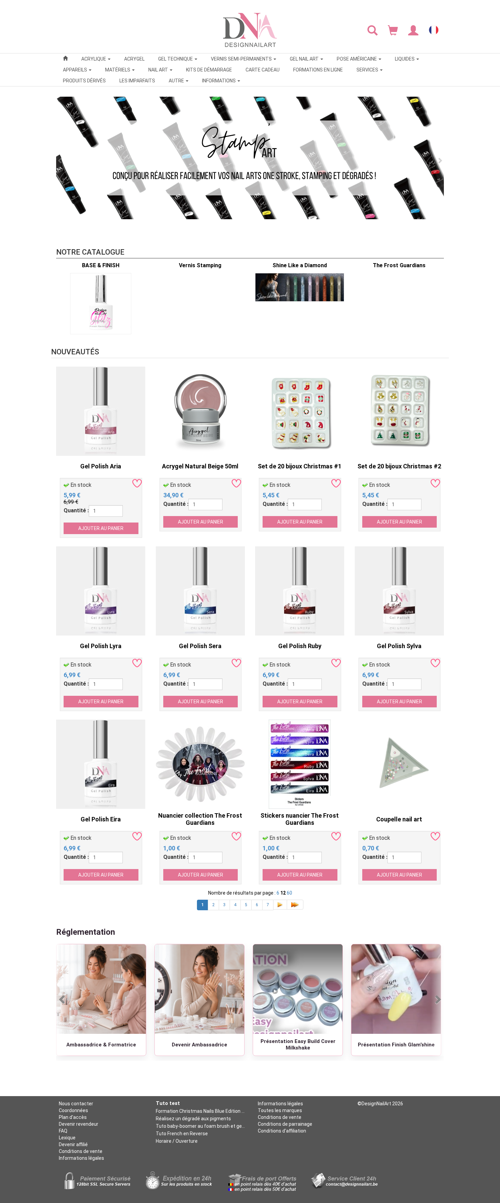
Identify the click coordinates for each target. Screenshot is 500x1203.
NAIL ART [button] (158, 70)
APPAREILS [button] (75, 70)
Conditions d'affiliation (282, 1131)
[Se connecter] (413, 30)
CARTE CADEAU (263, 70)
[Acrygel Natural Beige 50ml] (200, 410)
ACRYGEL (134, 59)
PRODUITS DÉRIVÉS (84, 80)
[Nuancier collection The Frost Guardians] (200, 763)
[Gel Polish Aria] (100, 410)
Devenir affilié (73, 1144)
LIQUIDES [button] (405, 59)
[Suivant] (437, 999)
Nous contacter (76, 1103)
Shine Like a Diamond (299, 265)
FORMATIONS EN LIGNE (318, 70)
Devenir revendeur (78, 1124)
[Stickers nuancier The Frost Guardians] (300, 763)
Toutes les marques (280, 1110)
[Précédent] (62, 999)
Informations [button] (219, 80)
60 (289, 893)
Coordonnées (73, 1110)
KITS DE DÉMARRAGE (209, 70)
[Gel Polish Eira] (100, 763)
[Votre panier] (393, 30)
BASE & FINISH (100, 265)
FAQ (63, 1131)
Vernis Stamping (200, 265)
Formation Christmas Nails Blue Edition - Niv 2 (200, 1111)
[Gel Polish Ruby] (299, 590)
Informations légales (81, 1158)
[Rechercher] (372, 30)
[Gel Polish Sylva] (399, 590)
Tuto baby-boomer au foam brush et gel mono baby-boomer (200, 1126)
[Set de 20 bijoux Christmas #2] (399, 410)
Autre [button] (177, 80)
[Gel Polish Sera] (200, 590)
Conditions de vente (80, 1151)
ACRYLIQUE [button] (94, 59)
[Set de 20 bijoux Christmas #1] (299, 410)
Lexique (67, 1137)
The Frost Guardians (399, 265)
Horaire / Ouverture (177, 1141)
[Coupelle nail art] (399, 763)
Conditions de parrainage (285, 1124)
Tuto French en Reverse (182, 1133)
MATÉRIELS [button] (118, 70)
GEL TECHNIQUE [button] (176, 59)
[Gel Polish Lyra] (100, 590)
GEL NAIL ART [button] (305, 59)
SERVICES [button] (367, 70)
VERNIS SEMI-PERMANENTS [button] (242, 59)
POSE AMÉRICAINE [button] (357, 59)
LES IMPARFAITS (137, 80)
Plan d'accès (73, 1117)
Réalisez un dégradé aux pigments (193, 1118)
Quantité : (76, 510)
